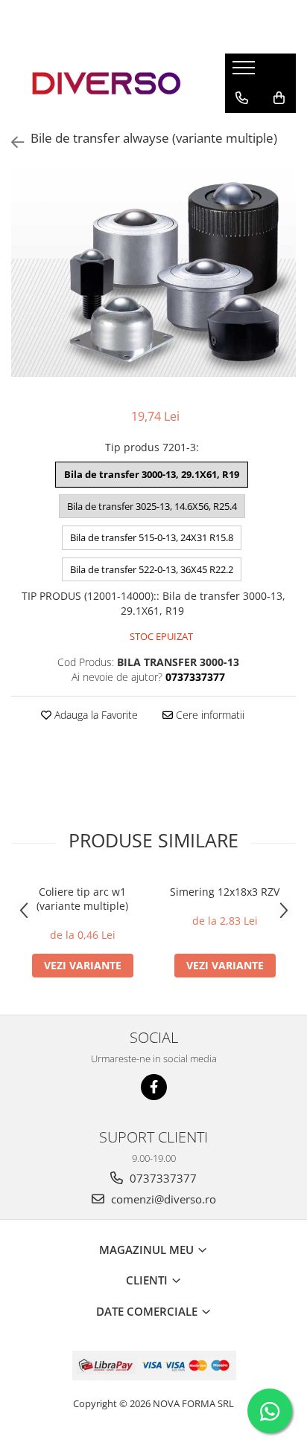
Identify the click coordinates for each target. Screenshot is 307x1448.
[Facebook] (154, 1087)
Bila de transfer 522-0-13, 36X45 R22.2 (151, 569)
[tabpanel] (153, 273)
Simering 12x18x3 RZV (224, 892)
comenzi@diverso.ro (162, 1199)
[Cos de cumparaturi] (279, 98)
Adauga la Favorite (94, 715)
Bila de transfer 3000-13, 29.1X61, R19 (151, 474)
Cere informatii (208, 715)
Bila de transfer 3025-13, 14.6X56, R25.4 (152, 506)
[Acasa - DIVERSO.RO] (106, 83)
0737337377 (162, 1178)
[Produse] (245, 72)
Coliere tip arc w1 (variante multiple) (82, 899)
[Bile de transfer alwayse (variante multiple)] (153, 273)
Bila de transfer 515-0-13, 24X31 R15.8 (151, 537)
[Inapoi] (11, 142)
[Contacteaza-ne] (242, 98)
